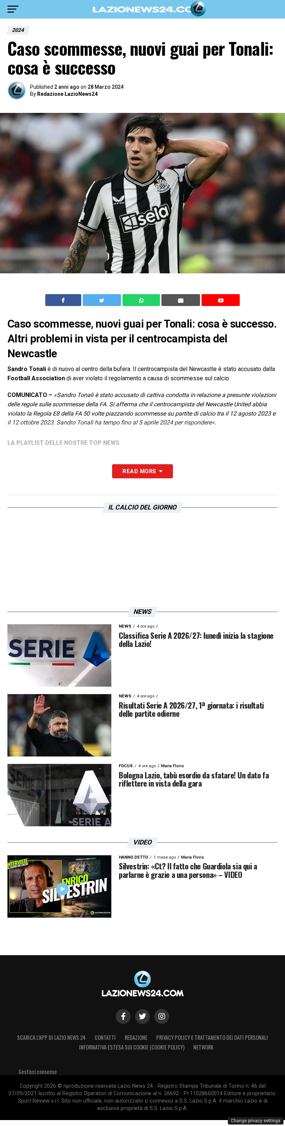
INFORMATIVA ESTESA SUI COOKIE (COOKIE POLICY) (131, 1047)
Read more (139, 471)
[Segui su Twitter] (142, 1016)
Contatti (105, 1037)
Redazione (136, 1037)
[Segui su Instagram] (161, 1016)
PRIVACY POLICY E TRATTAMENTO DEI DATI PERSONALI (212, 1037)
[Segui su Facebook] (123, 1016)
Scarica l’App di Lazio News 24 (51, 1037)
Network (203, 1047)
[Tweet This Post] (102, 300)
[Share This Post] (142, 300)
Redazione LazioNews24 (67, 94)
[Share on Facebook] (64, 300)
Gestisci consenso (38, 1071)
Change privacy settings (256, 1120)
